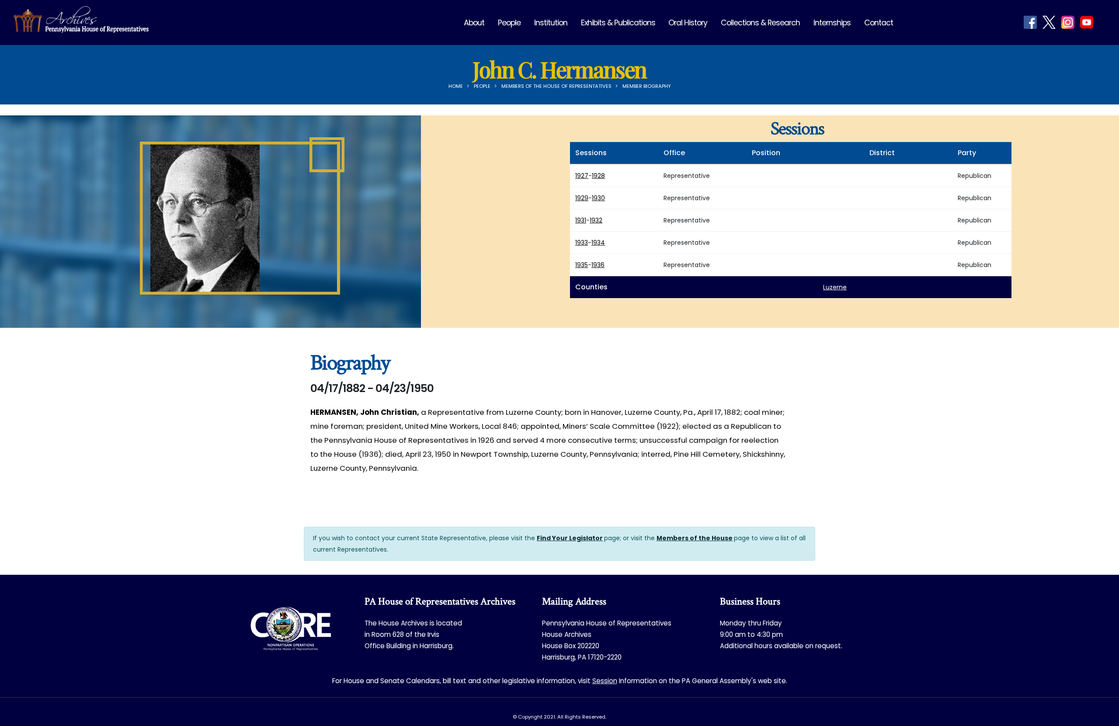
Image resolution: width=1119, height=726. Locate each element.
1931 (580, 220)
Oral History (687, 22)
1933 (581, 242)
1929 (581, 198)
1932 (596, 220)
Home (455, 86)
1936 (598, 265)
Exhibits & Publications (618, 22)
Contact (878, 22)
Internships (832, 22)
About (474, 22)
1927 (581, 175)
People (509, 22)
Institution (550, 22)
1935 (581, 265)
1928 (598, 175)
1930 (598, 198)
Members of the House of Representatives (556, 86)
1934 (598, 242)
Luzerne (835, 287)
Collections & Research (760, 22)
